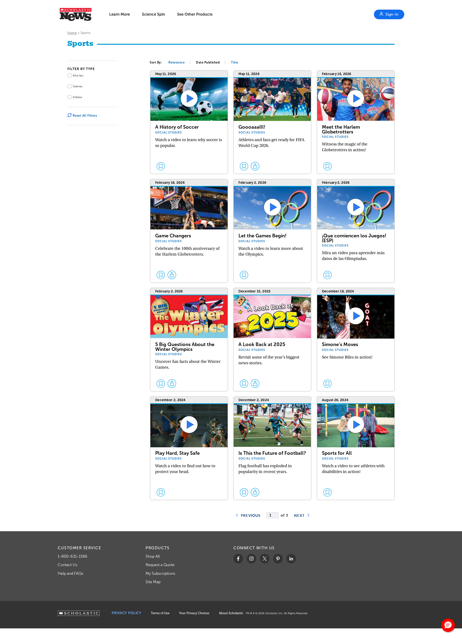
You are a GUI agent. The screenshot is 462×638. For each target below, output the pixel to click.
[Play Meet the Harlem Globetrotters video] (355, 122)
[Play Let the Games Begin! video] (272, 231)
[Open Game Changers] (189, 231)
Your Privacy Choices (194, 613)
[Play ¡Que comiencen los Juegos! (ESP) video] (355, 231)
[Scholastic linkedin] (291, 558)
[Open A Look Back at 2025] (272, 340)
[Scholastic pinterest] (278, 558)
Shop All (153, 556)
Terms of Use (160, 613)
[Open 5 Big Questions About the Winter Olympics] (189, 340)
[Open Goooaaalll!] (272, 122)
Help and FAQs (70, 573)
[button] (448, 625)
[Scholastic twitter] (265, 558)
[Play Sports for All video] (355, 448)
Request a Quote (160, 565)
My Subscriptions (160, 573)
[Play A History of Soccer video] (189, 122)
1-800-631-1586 (72, 556)
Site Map (153, 582)
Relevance (176, 62)
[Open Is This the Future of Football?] (272, 448)
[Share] (255, 166)
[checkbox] (160, 166)
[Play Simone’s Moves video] (355, 340)
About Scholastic (231, 613)
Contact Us (67, 565)
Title (234, 62)
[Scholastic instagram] (251, 558)
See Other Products (194, 14)
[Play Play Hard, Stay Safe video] (189, 448)
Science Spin (153, 14)
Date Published (208, 62)
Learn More (119, 14)
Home (72, 33)
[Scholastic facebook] (238, 558)
